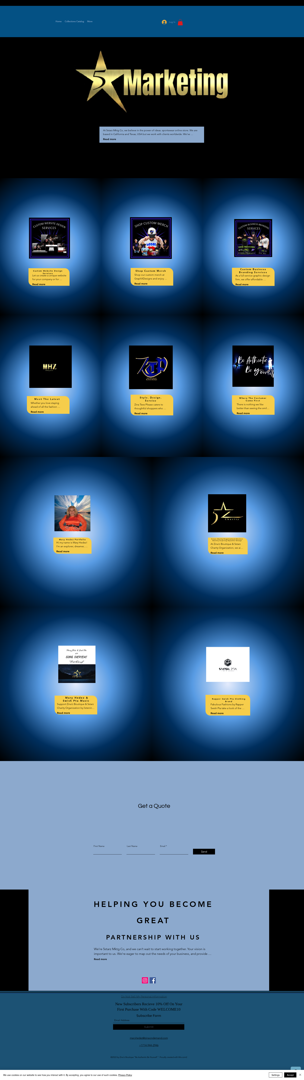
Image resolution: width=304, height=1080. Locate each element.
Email (162, 846)
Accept (290, 1075)
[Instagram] (145, 980)
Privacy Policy (125, 1075)
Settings (276, 1075)
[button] (180, 22)
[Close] (300, 1074)
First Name (99, 846)
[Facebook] (153, 980)
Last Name (132, 846)
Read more (109, 139)
